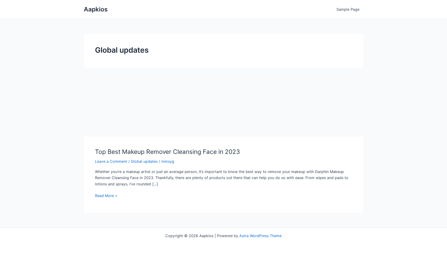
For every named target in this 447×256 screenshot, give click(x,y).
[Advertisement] (223, 102)
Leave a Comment (111, 161)
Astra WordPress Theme (260, 235)
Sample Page (347, 9)
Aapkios (96, 9)
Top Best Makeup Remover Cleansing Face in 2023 (167, 151)
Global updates (144, 161)
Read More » (106, 196)
